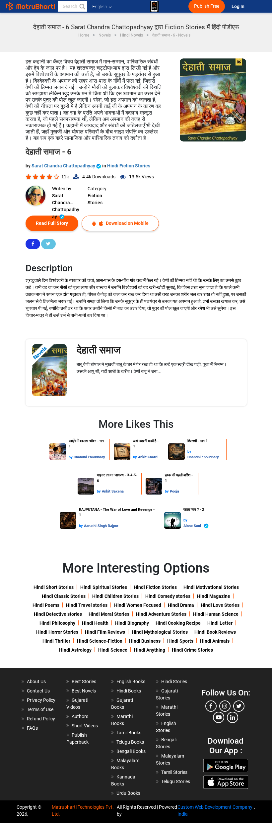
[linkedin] (232, 717)
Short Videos (85, 725)
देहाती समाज (98, 350)
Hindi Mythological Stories (160, 632)
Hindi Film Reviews (105, 632)
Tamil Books (128, 732)
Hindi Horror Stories (57, 632)
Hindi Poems (46, 605)
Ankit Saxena (113, 491)
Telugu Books (130, 742)
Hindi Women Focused (137, 605)
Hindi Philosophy (57, 623)
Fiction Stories (95, 199)
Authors (80, 716)
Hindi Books (128, 690)
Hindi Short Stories (54, 587)
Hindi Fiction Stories (128, 165)
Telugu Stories (175, 781)
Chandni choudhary (89, 457)
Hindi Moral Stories (109, 614)
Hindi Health (95, 623)
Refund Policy (41, 718)
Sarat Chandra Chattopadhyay (64, 165)
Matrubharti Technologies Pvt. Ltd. (83, 810)
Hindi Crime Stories (192, 650)
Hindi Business (145, 641)
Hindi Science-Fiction (99, 641)
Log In (238, 6)
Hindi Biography (132, 623)
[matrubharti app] (154, 6)
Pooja (174, 491)
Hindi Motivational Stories (211, 587)
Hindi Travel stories (86, 605)
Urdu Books (128, 793)
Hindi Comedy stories (167, 596)
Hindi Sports (180, 641)
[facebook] (211, 706)
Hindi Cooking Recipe (178, 623)
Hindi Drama (181, 605)
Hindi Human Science (215, 614)
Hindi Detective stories (58, 614)
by (71, 457)
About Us (36, 681)
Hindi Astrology (75, 650)
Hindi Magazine (213, 596)
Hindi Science (112, 650)
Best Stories (84, 681)
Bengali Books (131, 751)
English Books (130, 681)
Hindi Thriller (56, 641)
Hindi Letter (220, 623)
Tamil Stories (174, 772)
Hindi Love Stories (220, 605)
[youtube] (218, 717)
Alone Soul (192, 526)
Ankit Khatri (148, 457)
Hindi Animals (215, 641)
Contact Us (38, 690)
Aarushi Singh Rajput (101, 526)
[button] (82, 6)
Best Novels (84, 690)
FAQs (32, 728)
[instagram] (225, 706)
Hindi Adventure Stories (161, 614)
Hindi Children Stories (115, 596)
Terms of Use (40, 709)
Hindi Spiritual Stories (103, 587)
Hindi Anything (149, 650)
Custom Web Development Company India (214, 810)
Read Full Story (52, 223)
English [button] (99, 6)
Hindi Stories (174, 681)
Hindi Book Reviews (215, 632)
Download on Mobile (127, 223)
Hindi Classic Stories (64, 596)
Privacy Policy (41, 700)
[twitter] (238, 706)
